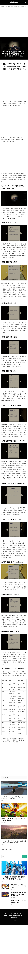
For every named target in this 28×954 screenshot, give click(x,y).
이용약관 (6, 915)
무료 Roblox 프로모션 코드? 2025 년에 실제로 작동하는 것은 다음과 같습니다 (13, 797)
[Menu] (2, 2)
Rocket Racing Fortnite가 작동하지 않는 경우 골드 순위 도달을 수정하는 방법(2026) (18, 894)
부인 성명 (21, 913)
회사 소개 (11, 913)
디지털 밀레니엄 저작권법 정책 (15, 915)
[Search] (26, 2)
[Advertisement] (14, 22)
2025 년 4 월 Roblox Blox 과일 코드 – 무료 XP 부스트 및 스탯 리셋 (13, 819)
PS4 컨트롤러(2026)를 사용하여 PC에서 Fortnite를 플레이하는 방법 (13, 878)
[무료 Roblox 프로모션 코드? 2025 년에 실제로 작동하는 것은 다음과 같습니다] (14, 788)
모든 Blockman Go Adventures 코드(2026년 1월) (18, 901)
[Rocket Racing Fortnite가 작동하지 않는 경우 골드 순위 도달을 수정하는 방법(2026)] (5, 894)
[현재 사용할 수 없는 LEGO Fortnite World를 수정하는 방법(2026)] (5, 886)
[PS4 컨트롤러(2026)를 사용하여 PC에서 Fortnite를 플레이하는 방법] (14, 868)
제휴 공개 (16, 913)
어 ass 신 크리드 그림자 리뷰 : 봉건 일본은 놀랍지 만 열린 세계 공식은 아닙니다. (13, 841)
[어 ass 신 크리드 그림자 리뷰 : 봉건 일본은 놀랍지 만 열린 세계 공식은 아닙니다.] (14, 832)
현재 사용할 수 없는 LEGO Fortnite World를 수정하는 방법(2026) (18, 886)
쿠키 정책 (5, 913)
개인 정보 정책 (14, 917)
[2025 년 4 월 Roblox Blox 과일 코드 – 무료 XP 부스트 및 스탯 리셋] (14, 810)
